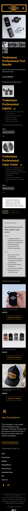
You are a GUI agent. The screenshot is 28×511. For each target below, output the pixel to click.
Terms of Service (6, 468)
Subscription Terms (7, 472)
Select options (14, 317)
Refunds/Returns (6, 465)
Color (4, 129)
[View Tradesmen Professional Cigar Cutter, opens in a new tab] (20, 165)
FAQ (2, 476)
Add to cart (14, 212)
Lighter (6, 236)
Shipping (4, 461)
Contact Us (4, 480)
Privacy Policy (5, 457)
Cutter (6, 252)
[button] (8, 91)
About (3, 453)
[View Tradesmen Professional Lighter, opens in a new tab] (14, 108)
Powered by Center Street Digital (14, 503)
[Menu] (23, 8)
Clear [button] (3, 136)
